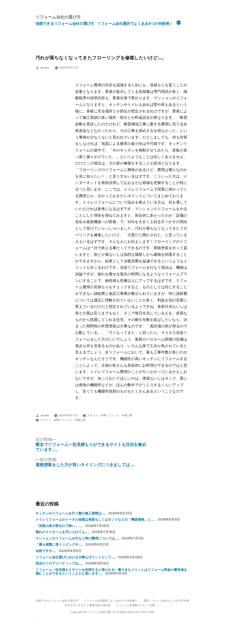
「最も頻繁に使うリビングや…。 (60, 544)
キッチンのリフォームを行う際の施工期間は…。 (71, 513)
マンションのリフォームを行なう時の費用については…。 (78, 538)
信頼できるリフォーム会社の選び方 (65, 23)
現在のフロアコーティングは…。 (60, 563)
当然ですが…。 (47, 551)
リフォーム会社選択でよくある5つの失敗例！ (135, 23)
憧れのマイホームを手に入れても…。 (63, 532)
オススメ (92, 415)
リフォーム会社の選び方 (58, 16)
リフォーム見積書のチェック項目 (136, 605)
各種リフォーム (110, 415)
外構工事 (127, 415)
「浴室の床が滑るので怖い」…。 (60, 526)
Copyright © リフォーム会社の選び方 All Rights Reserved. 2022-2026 (112, 612)
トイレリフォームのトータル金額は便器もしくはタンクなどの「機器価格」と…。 (96, 519)
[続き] (178, 23)
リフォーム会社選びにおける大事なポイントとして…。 (76, 557)
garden (44, 67)
